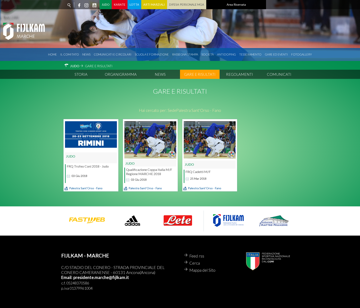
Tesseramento (250, 54)
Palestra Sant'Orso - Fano (85, 188)
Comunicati (279, 74)
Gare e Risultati (199, 74)
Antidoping (226, 54)
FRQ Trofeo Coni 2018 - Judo (88, 166)
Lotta (134, 4)
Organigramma (121, 74)
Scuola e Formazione (152, 54)
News (86, 54)
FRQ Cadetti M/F (198, 172)
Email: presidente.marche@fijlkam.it (95, 277)
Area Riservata (236, 4)
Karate (119, 4)
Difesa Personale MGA (186, 4)
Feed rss (196, 255)
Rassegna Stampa (185, 54)
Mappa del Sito (202, 270)
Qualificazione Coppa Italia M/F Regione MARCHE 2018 (149, 172)
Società (207, 54)
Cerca (194, 262)
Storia (81, 74)
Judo (106, 4)
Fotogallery (301, 54)
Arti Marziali (154, 4)
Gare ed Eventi (276, 54)
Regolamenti (239, 74)
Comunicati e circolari (112, 54)
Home (52, 54)
